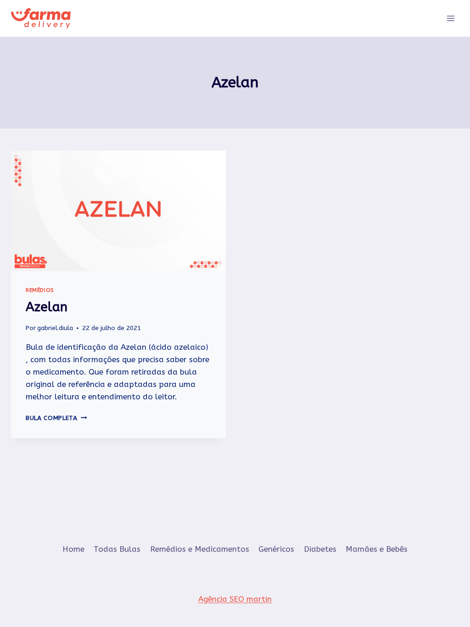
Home (73, 549)
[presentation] (118, 211)
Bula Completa (56, 418)
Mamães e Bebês (377, 549)
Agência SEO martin (235, 599)
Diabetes (320, 549)
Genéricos (276, 549)
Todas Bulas (117, 549)
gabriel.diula (55, 328)
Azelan (46, 306)
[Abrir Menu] (450, 18)
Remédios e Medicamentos (199, 549)
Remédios (40, 290)
